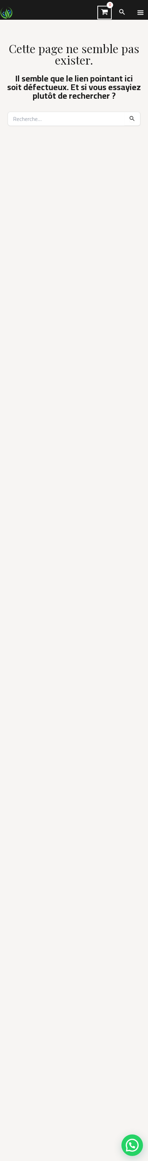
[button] (122, 13)
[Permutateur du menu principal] (140, 12)
